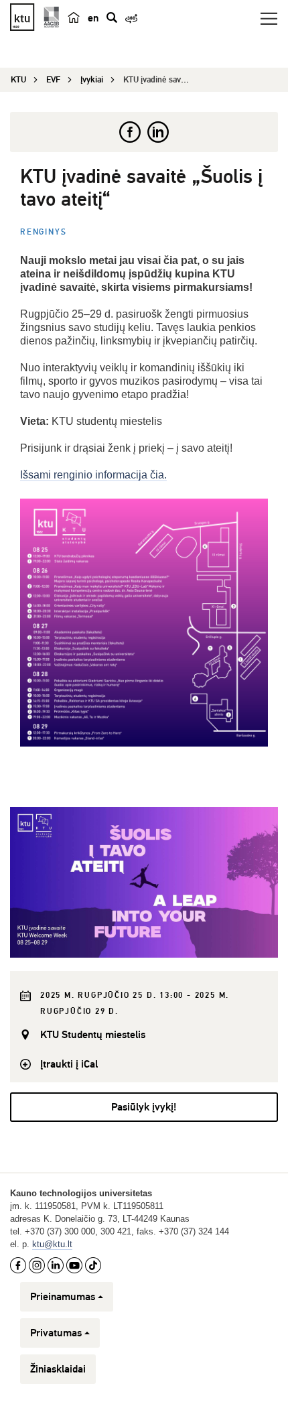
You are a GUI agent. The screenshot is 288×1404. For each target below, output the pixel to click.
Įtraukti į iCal (69, 1064)
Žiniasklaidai (58, 1369)
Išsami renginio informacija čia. (93, 475)
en (93, 18)
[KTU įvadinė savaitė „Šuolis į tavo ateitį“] (144, 882)
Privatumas (56, 1333)
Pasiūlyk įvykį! (143, 1107)
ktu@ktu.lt (52, 1244)
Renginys (43, 232)
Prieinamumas (62, 1296)
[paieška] (112, 17)
